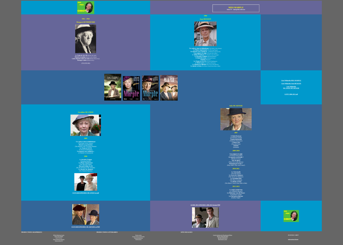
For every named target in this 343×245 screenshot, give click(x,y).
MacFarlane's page (222, 239)
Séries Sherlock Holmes (58, 239)
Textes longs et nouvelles (138, 236)
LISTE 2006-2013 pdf (291, 94)
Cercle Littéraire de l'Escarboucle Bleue (222, 235)
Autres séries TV (59, 241)
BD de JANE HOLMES (222, 236)
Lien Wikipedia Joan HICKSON (291, 83)
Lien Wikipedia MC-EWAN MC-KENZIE (291, 87)
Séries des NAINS (59, 236)
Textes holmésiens (138, 238)
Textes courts (138, 235)
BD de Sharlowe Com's (58, 235)
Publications (138, 239)
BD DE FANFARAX (222, 238)
